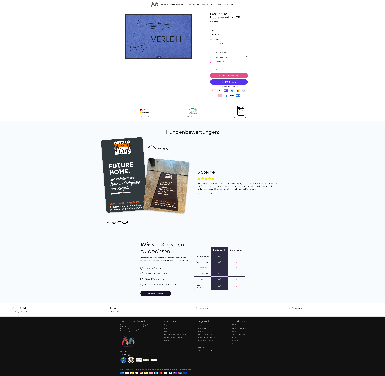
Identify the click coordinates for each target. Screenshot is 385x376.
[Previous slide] (200, 194)
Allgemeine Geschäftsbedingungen (176, 334)
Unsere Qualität (155, 293)
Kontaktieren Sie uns (205, 341)
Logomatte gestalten (171, 325)
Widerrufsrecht (139, 369)
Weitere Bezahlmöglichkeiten (229, 86)
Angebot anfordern (205, 325)
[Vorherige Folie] (127, 36)
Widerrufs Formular (205, 350)
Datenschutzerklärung (152, 369)
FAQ (165, 328)
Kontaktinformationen (184, 369)
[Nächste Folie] (189, 36)
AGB (165, 331)
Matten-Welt (128, 369)
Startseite (235, 325)
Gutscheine (168, 341)
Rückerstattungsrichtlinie (173, 337)
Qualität (201, 344)
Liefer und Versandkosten (207, 337)
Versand (166, 369)
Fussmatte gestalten (239, 328)
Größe (212, 30)
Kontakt (235, 341)
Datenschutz (202, 331)
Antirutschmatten (170, 344)
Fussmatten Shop (238, 331)
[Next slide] (209, 194)
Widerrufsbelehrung (205, 334)
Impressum (202, 328)
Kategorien (202, 347)
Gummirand (214, 39)
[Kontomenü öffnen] (258, 4)
